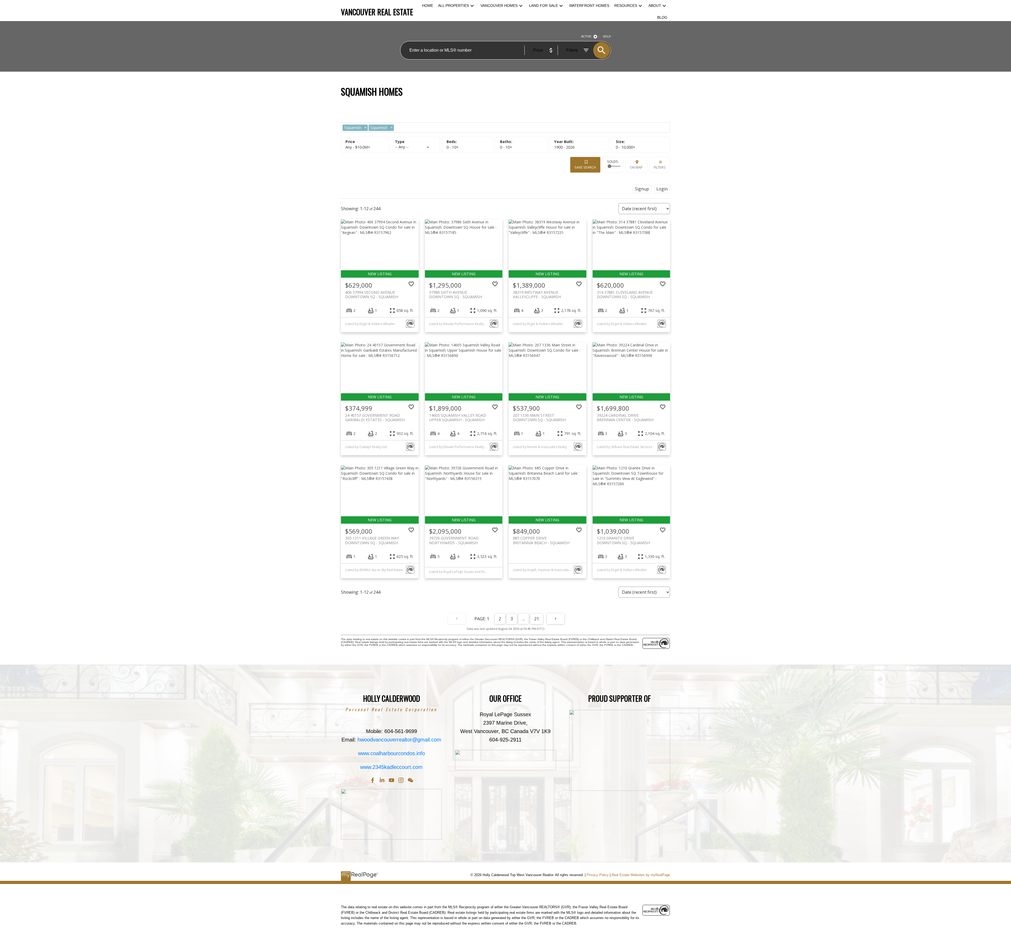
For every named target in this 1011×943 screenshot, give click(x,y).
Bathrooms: (506, 147)
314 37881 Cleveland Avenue (625, 294)
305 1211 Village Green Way (372, 540)
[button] (372, 780)
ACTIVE (586, 36)
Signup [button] (642, 189)
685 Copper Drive (541, 540)
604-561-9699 (400, 731)
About (654, 5)
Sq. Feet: (625, 147)
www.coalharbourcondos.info (391, 753)
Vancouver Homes (499, 5)
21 (536, 619)
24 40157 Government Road (375, 417)
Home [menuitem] (427, 5)
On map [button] (636, 167)
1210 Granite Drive (623, 540)
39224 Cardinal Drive (625, 417)
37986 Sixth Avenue (455, 294)
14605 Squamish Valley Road (457, 417)
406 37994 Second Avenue (371, 294)
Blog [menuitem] (662, 17)
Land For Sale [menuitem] (543, 5)
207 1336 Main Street (539, 417)
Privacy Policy (598, 875)
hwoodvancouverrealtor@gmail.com (399, 740)
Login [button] (662, 189)
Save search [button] (585, 167)
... (523, 619)
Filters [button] (660, 167)
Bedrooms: (453, 147)
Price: (357, 147)
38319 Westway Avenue (537, 294)
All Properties (453, 5)
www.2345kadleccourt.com (391, 767)
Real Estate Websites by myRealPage (641, 875)
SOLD (607, 36)
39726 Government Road (454, 540)
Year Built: (564, 147)
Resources (625, 5)
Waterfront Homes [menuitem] (589, 5)
